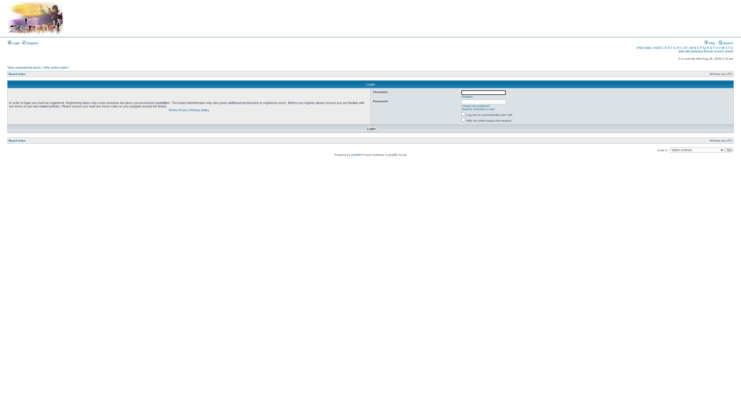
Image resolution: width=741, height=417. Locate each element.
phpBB (355, 154)
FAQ (711, 43)
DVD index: (645, 48)
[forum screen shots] (718, 51)
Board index (17, 74)
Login (15, 43)
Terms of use (177, 110)
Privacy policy (199, 110)
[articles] (697, 51)
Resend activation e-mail (478, 109)
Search (727, 43)
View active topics (56, 67)
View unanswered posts (24, 67)
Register (32, 43)
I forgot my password (475, 105)
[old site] (684, 51)
